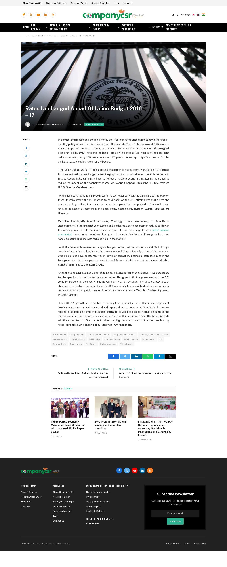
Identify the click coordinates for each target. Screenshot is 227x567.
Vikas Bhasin (126, 344)
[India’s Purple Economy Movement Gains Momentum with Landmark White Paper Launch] (70, 407)
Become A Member (100, 3)
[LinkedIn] (26, 164)
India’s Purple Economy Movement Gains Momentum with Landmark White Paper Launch (68, 426)
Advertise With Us (79, 3)
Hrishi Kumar (40, 124)
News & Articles (94, 124)
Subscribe (175, 521)
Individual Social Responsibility (60, 27)
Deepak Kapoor (60, 339)
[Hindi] (204, 14)
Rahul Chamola (131, 339)
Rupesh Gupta (59, 344)
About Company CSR (32, 3)
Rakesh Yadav (149, 339)
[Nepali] (199, 14)
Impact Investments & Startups (178, 27)
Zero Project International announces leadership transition (110, 425)
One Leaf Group (112, 339)
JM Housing (94, 339)
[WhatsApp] (26, 179)
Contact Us (128, 3)
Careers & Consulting (128, 27)
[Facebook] (26, 148)
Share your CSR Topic (56, 3)
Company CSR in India (98, 334)
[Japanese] (194, 14)
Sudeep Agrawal (108, 344)
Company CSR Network (124, 334)
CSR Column (35, 27)
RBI (161, 339)
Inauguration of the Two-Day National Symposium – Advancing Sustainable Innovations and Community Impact (155, 428)
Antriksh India (59, 334)
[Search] (173, 14)
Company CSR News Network (153, 334)
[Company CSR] (113, 15)
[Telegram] (26, 171)
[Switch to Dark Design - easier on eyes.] (178, 14)
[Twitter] (26, 156)
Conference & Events (100, 27)
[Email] (26, 187)
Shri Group (91, 344)
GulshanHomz (78, 339)
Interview (157, 27)
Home (26, 27)
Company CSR (77, 334)
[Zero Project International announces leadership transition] (113, 407)
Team (116, 3)
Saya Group (76, 344)
